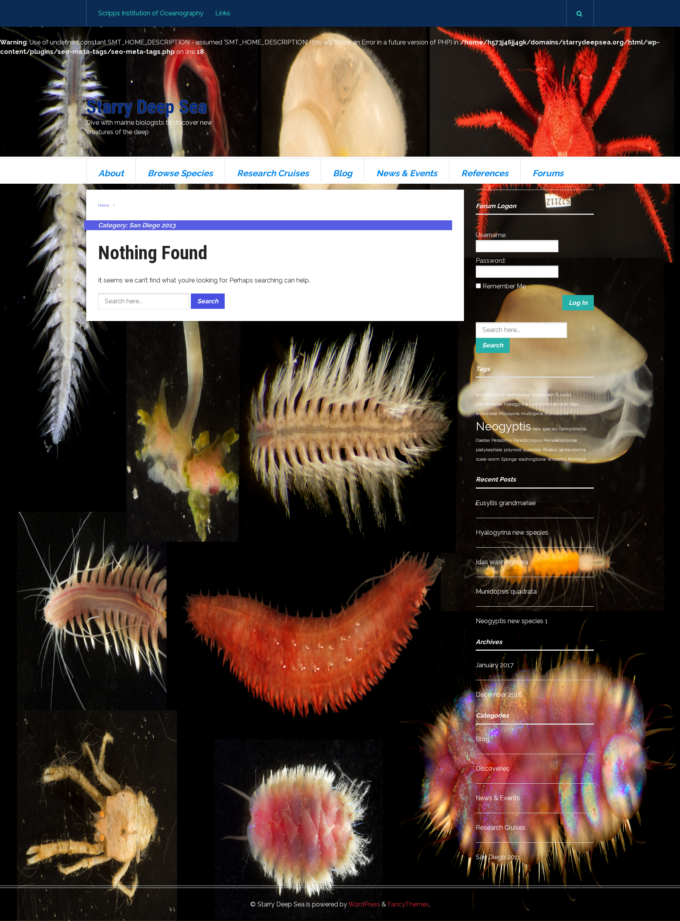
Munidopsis (556, 413)
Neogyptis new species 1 (512, 621)
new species (544, 428)
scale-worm (488, 459)
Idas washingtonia (502, 562)
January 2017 (495, 665)
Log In (578, 302)
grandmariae (489, 404)
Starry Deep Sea (146, 107)
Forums (548, 173)
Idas (573, 404)
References (484, 173)
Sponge (509, 459)
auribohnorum (490, 394)
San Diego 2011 (498, 857)
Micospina (509, 413)
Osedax (483, 440)
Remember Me (504, 286)
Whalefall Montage (566, 459)
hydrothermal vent (549, 404)
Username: (491, 235)
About (111, 173)
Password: (491, 260)
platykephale (489, 449)
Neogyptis (503, 426)
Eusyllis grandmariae (506, 503)
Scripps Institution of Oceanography (150, 13)
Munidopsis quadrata (506, 591)
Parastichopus (527, 440)
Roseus (550, 449)
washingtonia (532, 459)
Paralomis (502, 440)
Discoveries (492, 768)
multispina (532, 413)
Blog (342, 173)
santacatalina (572, 449)
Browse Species (180, 173)
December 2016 (499, 694)
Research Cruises (273, 173)
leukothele (486, 413)
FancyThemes (408, 904)
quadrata (532, 449)
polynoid (512, 449)
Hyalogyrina (516, 404)
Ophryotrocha (572, 428)
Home (103, 205)
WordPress (364, 904)
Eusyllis (563, 394)
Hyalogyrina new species (512, 532)
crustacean (543, 394)
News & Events (406, 173)
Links (222, 13)
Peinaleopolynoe (560, 440)
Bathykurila (518, 394)
